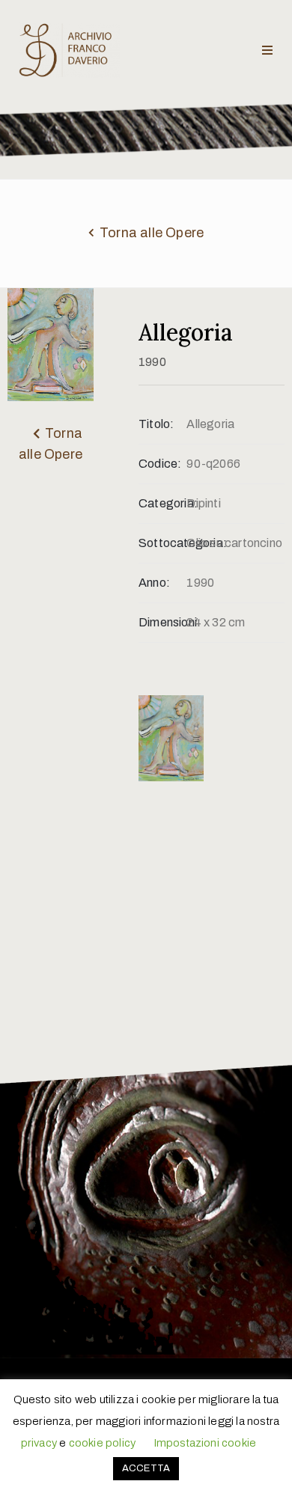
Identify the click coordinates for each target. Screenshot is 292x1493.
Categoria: (162, 503)
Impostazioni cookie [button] (205, 1443)
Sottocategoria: (162, 543)
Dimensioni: (162, 622)
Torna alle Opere (152, 232)
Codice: (160, 463)
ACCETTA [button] (146, 1468)
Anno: (154, 582)
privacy (39, 1443)
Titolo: (156, 424)
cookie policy (102, 1443)
